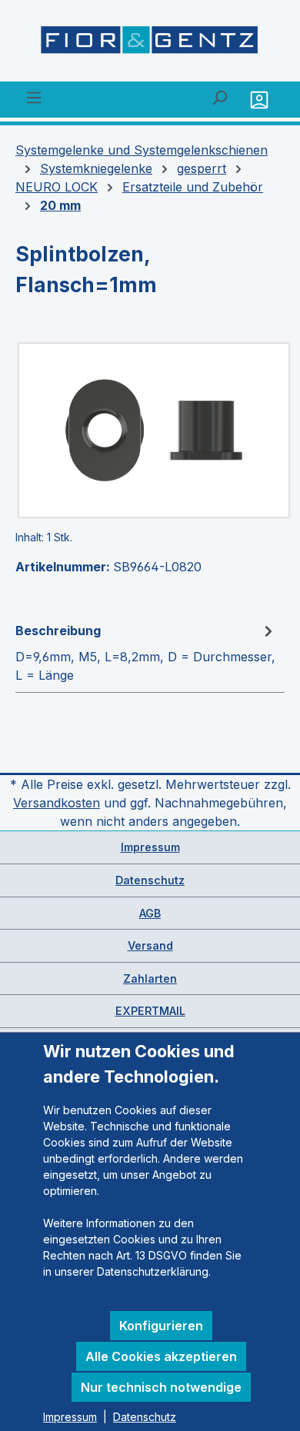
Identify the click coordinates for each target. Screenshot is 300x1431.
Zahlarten (150, 978)
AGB (150, 913)
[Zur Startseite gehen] (150, 43)
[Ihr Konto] (261, 100)
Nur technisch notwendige (161, 1387)
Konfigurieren (161, 1325)
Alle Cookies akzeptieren (161, 1356)
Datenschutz (150, 880)
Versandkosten (56, 802)
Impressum (150, 847)
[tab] (146, 652)
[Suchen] (219, 97)
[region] (150, 430)
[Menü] (33, 97)
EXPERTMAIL (150, 1010)
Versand (150, 945)
